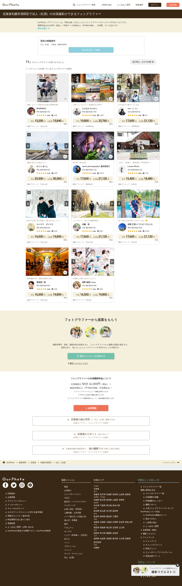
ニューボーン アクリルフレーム (158, 552)
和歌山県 (128, 522)
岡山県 (109, 527)
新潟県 (96, 511)
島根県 (103, 527)
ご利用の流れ (106, 5)
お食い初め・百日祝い (73, 509)
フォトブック (151, 541)
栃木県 (103, 500)
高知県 (115, 533)
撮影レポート (151, 504)
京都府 (103, 522)
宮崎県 (128, 538)
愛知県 (109, 516)
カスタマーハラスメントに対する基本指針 (25, 512)
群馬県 (109, 500)
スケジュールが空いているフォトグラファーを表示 (50, 69)
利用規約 (11, 493)
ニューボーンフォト (72, 494)
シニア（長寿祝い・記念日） (76, 535)
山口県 (121, 527)
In (22, 485)
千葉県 (103, 505)
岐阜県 (96, 516)
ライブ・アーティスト (73, 554)
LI (30, 485)
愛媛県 (109, 533)
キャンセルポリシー (16, 508)
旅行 (66, 524)
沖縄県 (96, 548)
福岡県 (96, 538)
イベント (68, 550)
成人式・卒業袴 (70, 520)
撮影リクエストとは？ (79, 363)
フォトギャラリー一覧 (154, 493)
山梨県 (115, 500)
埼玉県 (96, 505)
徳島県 (96, 533)
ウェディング (69, 505)
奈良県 (121, 522)
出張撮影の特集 (152, 497)
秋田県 (115, 494)
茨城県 (96, 500)
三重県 (115, 516)
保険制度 (11, 523)
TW (14, 485)
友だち (67, 539)
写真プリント (151, 548)
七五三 (67, 498)
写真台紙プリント (152, 556)
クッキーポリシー (15, 505)
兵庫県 (115, 522)
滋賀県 (96, 522)
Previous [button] (73, 88)
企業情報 (11, 497)
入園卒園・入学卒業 (72, 513)
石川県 (109, 511)
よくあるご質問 (123, 5)
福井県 (115, 511)
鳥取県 (96, 527)
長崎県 (109, 538)
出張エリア (99, 480)
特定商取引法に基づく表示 (19, 519)
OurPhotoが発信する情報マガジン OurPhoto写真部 (29, 531)
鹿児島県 (97, 542)
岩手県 (103, 494)
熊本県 (115, 538)
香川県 (103, 533)
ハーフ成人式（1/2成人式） (75, 516)
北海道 (96, 489)
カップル (68, 531)
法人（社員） (69, 557)
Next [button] (112, 88)
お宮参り (68, 490)
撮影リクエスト (149, 534)
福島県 (128, 494)
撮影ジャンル (68, 480)
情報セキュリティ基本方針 (19, 516)
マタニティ (69, 528)
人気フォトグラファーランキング (159, 508)
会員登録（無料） (150, 530)
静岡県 (103, 516)
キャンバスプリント (153, 545)
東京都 (109, 505)
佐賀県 (103, 538)
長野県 (121, 500)
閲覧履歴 (139, 5)
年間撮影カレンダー (153, 501)
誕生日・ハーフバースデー (75, 502)
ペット (67, 542)
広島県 (115, 527)
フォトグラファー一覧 (152, 487)
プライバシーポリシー (17, 501)
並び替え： (141, 62)
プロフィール (69, 546)
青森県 (96, 494)
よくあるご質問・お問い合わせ (21, 527)
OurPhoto (13, 479)
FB (5, 485)
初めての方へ (151, 519)
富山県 (103, 511)
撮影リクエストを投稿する (92, 356)
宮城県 (109, 494)
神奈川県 (116, 505)
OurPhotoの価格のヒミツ (156, 515)
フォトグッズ (148, 537)
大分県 (121, 538)
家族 (66, 487)
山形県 (121, 494)
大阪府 (109, 522)
